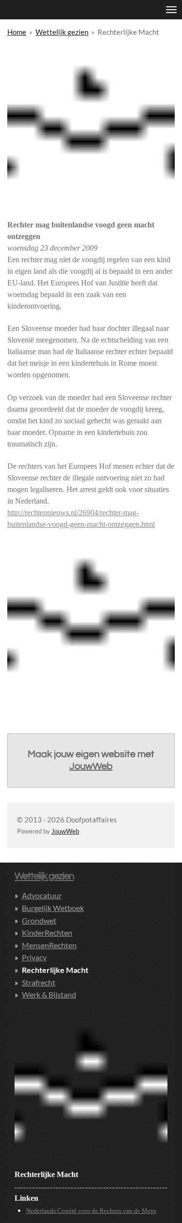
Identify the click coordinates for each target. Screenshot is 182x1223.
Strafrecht (38, 982)
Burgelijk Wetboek (53, 907)
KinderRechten (47, 932)
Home (16, 32)
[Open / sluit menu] (171, 9)
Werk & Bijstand (49, 994)
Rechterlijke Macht (128, 32)
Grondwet (39, 920)
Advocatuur (42, 895)
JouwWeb (91, 766)
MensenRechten (49, 945)
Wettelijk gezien (61, 32)
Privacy (34, 957)
